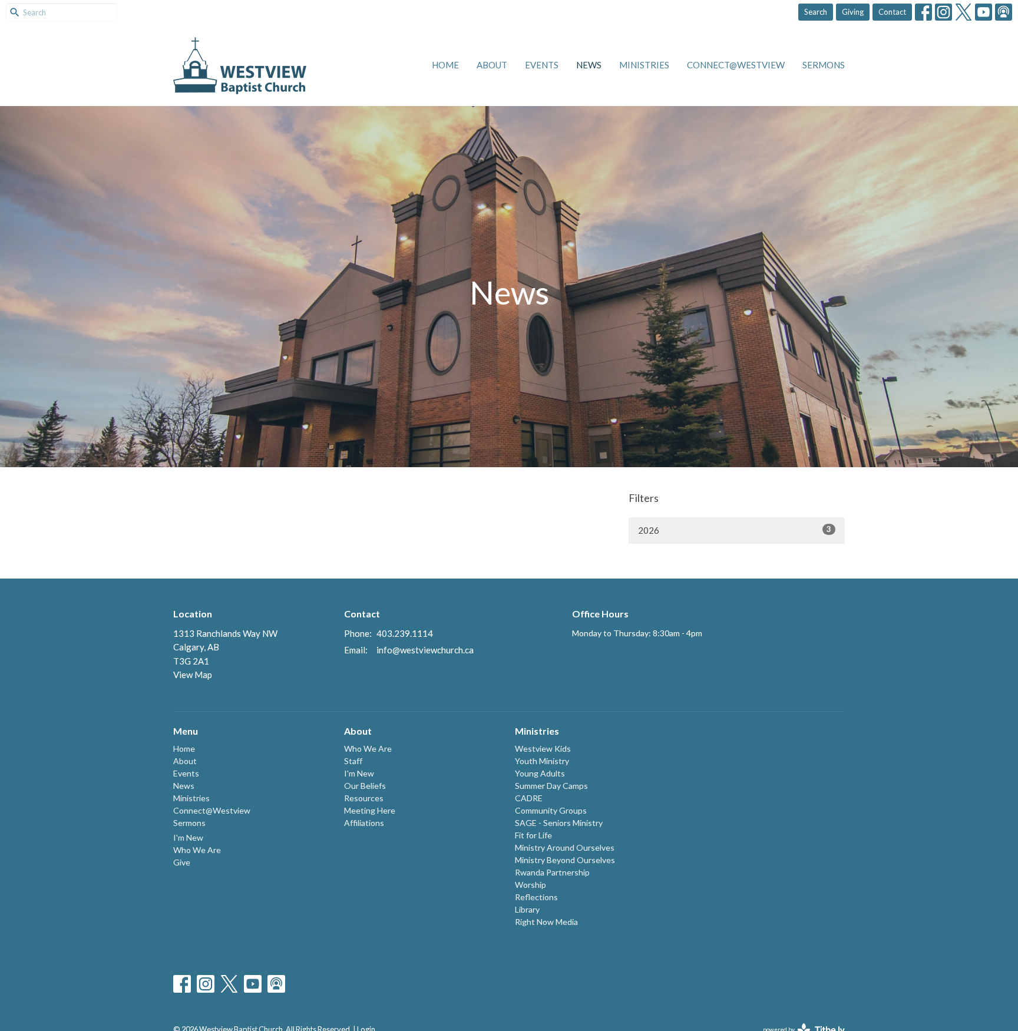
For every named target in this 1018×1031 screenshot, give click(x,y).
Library (527, 909)
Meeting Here (369, 810)
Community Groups (551, 810)
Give (181, 862)
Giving (853, 11)
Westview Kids (543, 748)
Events (541, 65)
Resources (364, 798)
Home (445, 65)
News (588, 65)
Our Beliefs (365, 786)
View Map (192, 674)
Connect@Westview (736, 65)
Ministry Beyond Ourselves (565, 860)
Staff (353, 761)
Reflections (536, 897)
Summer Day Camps (551, 786)
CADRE (529, 798)
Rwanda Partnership (552, 872)
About (492, 65)
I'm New (188, 837)
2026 (734, 530)
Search (815, 11)
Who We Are (197, 850)
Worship (530, 885)
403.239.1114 (404, 633)
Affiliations (364, 823)
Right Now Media (546, 922)
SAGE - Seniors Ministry (559, 823)
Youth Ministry (542, 761)
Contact (892, 11)
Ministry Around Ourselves (564, 847)
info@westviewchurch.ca (425, 650)
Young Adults (540, 773)
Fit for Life (533, 835)
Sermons (823, 65)
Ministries (644, 65)
